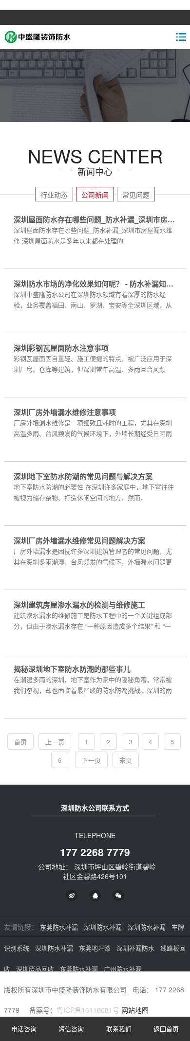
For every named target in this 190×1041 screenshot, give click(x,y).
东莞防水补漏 (59, 927)
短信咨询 (71, 1028)
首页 (20, 741)
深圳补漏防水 (135, 947)
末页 (125, 760)
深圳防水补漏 (103, 927)
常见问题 (136, 194)
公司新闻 (95, 194)
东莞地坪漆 (95, 947)
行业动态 (54, 194)
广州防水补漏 (123, 968)
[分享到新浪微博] (71, 895)
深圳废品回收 (35, 968)
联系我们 (119, 1028)
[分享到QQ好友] (95, 895)
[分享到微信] (118, 895)
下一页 (91, 760)
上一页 (54, 741)
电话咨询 (24, 1028)
